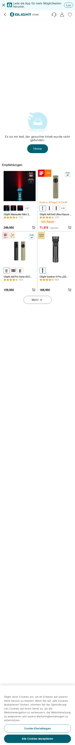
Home (37, 148)
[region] (37, 715)
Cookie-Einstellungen (37, 728)
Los (68, 5)
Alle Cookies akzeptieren (37, 738)
